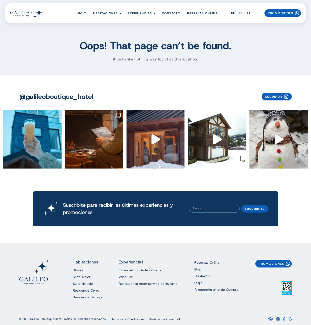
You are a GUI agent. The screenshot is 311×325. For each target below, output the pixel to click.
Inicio (81, 13)
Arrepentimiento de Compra (216, 289)
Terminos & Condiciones (127, 319)
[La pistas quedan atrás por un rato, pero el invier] (32, 139)
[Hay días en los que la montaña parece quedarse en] (217, 139)
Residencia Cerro (86, 290)
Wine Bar (126, 277)
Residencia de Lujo (87, 297)
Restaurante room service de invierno (148, 283)
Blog (197, 269)
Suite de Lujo (83, 283)
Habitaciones (105, 13)
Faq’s (198, 283)
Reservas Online (202, 13)
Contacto (171, 13)
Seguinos (273, 97)
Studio (78, 270)
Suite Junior (82, 277)
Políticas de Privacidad (164, 319)
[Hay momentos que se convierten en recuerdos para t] (278, 139)
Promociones (280, 13)
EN (233, 13)
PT (248, 13)
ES (241, 13)
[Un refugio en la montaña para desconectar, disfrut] (94, 139)
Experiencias (140, 13)
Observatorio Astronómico (140, 270)
